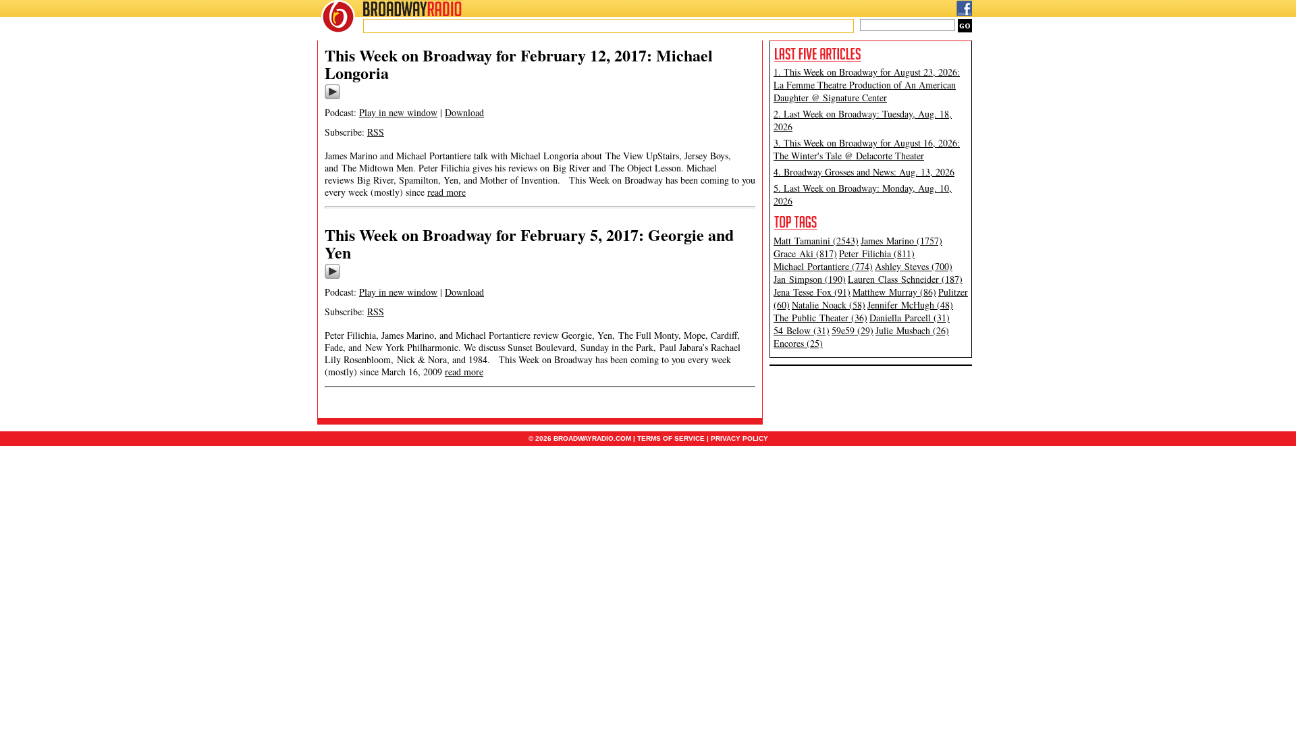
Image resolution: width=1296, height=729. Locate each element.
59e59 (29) (852, 330)
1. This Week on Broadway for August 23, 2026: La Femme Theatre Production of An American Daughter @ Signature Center (867, 84)
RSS (375, 132)
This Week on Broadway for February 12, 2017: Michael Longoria (519, 63)
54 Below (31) (802, 330)
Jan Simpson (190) (810, 279)
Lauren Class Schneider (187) (905, 279)
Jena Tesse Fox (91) (812, 292)
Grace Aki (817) (805, 253)
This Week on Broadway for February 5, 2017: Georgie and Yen (529, 243)
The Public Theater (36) (820, 317)
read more (446, 192)
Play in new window (398, 112)
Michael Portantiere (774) (823, 266)
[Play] (332, 97)
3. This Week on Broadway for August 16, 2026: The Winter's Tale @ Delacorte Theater (867, 149)
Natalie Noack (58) (828, 304)
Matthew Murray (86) (894, 292)
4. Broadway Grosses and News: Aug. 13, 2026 (864, 171)
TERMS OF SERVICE (671, 438)
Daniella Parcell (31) (909, 317)
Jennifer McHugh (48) (910, 304)
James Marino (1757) (901, 240)
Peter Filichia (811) (877, 253)
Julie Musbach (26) (912, 330)
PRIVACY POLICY (739, 438)
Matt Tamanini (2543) (816, 240)
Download (464, 112)
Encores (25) (798, 343)
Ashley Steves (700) (913, 266)
